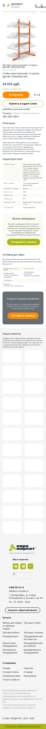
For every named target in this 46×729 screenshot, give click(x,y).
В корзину (16, 94)
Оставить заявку (23, 315)
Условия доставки (11, 675)
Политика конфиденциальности (23, 726)
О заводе (28, 672)
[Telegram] (36, 5)
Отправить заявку (23, 242)
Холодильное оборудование (10, 651)
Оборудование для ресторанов (33, 644)
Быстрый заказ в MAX (19, 109)
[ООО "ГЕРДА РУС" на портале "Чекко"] (23, 576)
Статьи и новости (11, 679)
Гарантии (28, 668)
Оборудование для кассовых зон (33, 638)
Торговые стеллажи (33, 632)
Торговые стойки (32, 622)
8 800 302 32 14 (16, 587)
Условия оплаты (11, 672)
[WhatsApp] (42, 5)
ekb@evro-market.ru (19, 591)
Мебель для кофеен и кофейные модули (12, 625)
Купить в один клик (23, 103)
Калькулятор (30, 675)
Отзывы (6, 668)
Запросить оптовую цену (12, 89)
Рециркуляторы (10, 636)
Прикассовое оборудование (10, 644)
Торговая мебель (11, 632)
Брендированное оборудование (32, 651)
